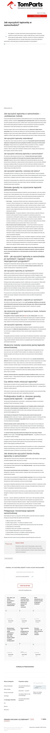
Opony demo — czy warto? (24, 690)
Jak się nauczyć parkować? (38, 687)
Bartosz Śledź (20, 543)
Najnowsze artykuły (37, 15)
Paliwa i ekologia (7, 689)
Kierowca (6, 706)
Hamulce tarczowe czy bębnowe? (16, 719)
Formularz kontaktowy (37, 693)
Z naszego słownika (10, 699)
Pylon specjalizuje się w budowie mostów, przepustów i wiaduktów (38, 601)
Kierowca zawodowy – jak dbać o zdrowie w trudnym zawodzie (38, 631)
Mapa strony (20, 727)
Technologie (6, 695)
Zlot (4, 703)
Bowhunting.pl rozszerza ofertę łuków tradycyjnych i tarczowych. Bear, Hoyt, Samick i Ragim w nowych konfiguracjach (11, 634)
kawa (25, 315)
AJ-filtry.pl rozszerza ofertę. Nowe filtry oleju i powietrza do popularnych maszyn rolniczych (25, 602)
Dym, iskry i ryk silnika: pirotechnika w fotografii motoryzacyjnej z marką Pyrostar (11, 601)
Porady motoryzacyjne (8, 558)
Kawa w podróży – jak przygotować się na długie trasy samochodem (25, 631)
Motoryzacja (6, 709)
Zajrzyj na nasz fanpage (37, 692)
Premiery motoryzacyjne (8, 692)
